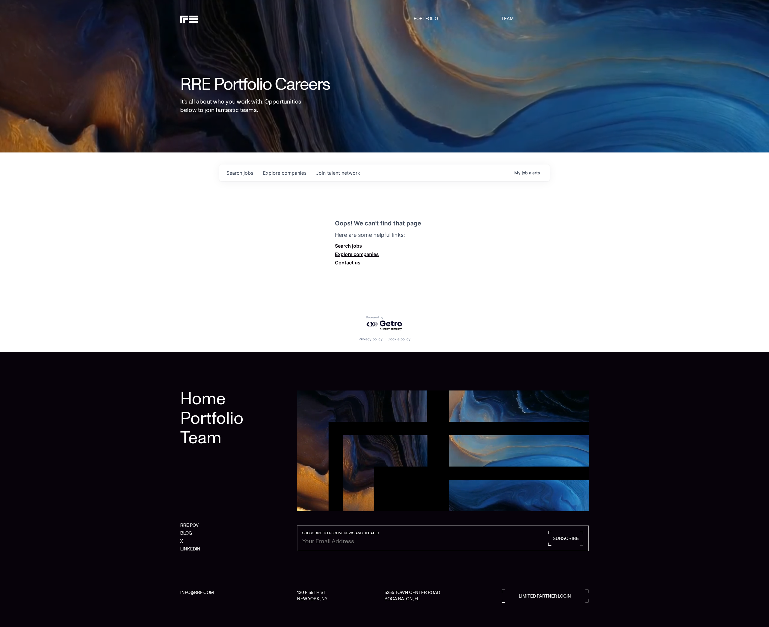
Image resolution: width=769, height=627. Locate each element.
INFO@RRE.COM (197, 592)
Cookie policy (399, 339)
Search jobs (348, 246)
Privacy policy (371, 339)
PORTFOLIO (426, 18)
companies (284, 173)
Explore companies (357, 254)
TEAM (507, 18)
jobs (239, 173)
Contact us (347, 263)
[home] (209, 18)
